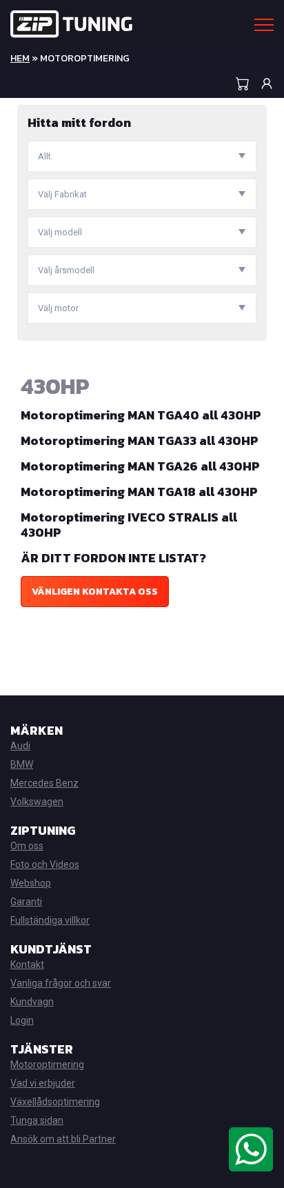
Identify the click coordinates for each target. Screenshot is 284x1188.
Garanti (26, 901)
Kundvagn (32, 1001)
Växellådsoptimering (55, 1101)
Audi (20, 745)
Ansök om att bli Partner (63, 1139)
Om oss (26, 845)
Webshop (30, 883)
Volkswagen (36, 801)
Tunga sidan (36, 1120)
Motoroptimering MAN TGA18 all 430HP (139, 491)
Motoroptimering (47, 1064)
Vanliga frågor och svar (60, 983)
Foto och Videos (44, 864)
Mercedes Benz (44, 783)
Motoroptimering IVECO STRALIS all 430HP (129, 525)
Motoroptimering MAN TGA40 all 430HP (141, 415)
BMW (21, 764)
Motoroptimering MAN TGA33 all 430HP (139, 440)
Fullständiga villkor (50, 920)
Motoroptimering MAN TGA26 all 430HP (140, 466)
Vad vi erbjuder (42, 1083)
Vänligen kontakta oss (95, 591)
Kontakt (27, 964)
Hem (20, 58)
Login (22, 1020)
